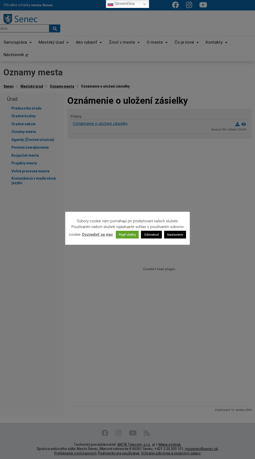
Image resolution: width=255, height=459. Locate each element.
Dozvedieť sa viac (97, 234)
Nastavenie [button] (175, 234)
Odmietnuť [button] (151, 234)
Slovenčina (124, 3)
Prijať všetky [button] (127, 234)
